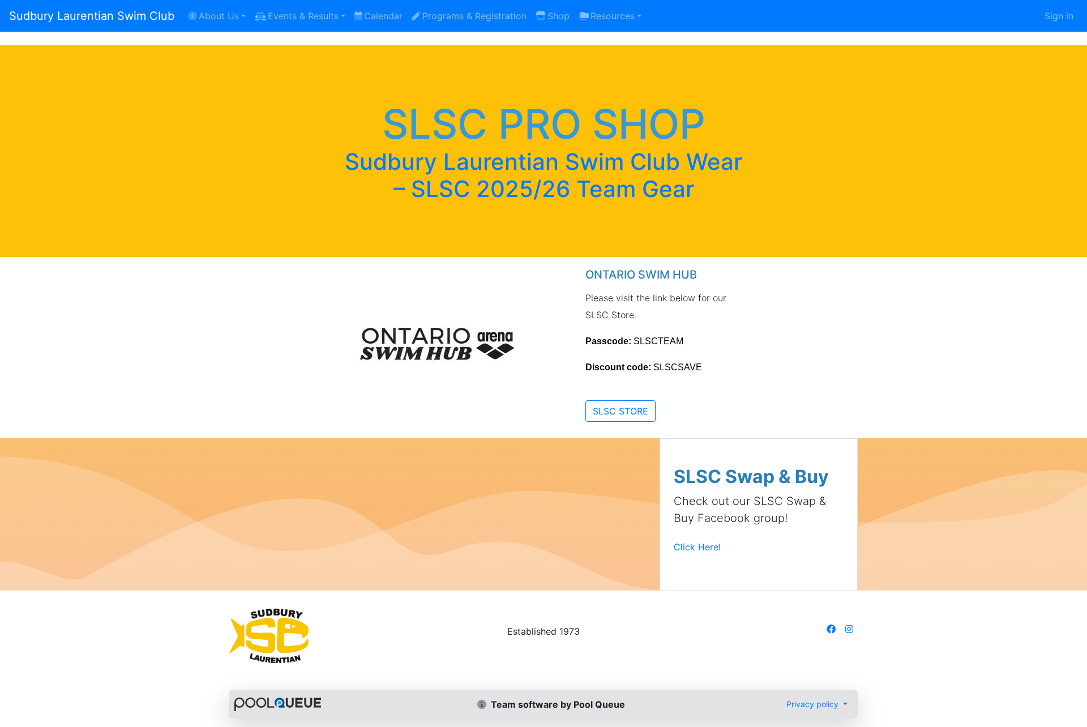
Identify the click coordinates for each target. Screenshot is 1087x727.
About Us (219, 16)
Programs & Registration (474, 16)
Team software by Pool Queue (557, 704)
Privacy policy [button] (813, 704)
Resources (612, 16)
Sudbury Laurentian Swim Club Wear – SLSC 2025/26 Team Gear (543, 175)
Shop (558, 16)
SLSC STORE (620, 411)
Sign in (1059, 16)
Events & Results (303, 16)
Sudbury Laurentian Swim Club (91, 16)
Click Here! (697, 547)
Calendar (383, 16)
